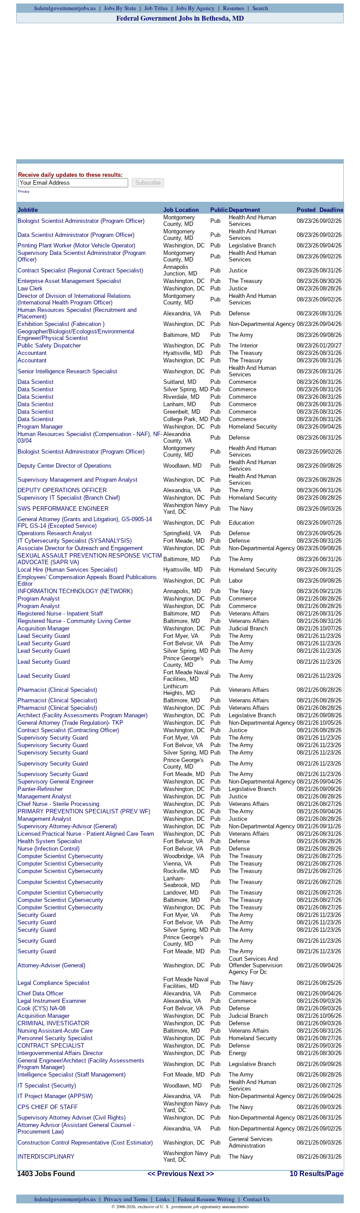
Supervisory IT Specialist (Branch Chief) (69, 497)
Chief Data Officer (40, 993)
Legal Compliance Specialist (54, 983)
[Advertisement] (180, 91)
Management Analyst (44, 796)
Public (219, 210)
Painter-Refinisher (40, 789)
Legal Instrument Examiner (52, 1001)
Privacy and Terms (126, 1199)
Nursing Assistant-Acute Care (55, 1030)
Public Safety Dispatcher (49, 345)
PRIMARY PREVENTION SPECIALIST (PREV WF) (84, 811)
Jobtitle (28, 210)
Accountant (32, 353)
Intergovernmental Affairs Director (60, 1053)
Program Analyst (39, 598)
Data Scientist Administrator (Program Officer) (76, 235)
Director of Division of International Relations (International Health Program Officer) (74, 299)
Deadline (331, 210)
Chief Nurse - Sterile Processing (58, 804)
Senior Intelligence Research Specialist (67, 371)
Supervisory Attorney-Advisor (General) (67, 826)
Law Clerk (30, 288)
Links (162, 1199)
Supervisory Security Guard (53, 737)
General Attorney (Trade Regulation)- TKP (70, 722)
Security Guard (37, 915)
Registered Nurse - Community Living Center (74, 621)
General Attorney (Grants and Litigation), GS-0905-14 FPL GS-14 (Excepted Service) (85, 522)
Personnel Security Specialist (55, 1038)
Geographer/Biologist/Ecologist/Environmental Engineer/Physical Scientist (76, 334)
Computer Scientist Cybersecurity (60, 856)
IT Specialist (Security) (47, 1085)
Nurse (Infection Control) (48, 848)
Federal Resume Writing (206, 1199)
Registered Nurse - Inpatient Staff (60, 613)
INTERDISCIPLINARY (46, 1156)
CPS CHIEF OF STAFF (48, 1107)
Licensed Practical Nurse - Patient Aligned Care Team (86, 833)
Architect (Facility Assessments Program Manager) (83, 715)
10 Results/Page (317, 1173)
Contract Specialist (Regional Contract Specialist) (80, 270)
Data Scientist (36, 382)
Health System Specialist (50, 841)
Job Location (181, 210)
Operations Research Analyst (55, 533)
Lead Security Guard (44, 636)
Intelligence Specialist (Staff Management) (72, 1074)
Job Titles (156, 8)
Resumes (233, 8)
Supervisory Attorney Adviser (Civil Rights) (72, 1117)
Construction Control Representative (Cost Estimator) (85, 1142)
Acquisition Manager (43, 628)
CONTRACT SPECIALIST (51, 1045)
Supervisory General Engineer (56, 781)
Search (260, 8)
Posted (306, 210)
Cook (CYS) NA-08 (41, 1008)
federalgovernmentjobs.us (65, 8)
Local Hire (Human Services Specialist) (67, 569)
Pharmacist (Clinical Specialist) (57, 690)
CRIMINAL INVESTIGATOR (53, 1023)
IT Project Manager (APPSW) (55, 1096)
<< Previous (167, 1173)
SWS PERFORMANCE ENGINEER (63, 508)
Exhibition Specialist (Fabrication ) (61, 324)
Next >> (201, 1173)
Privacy (23, 191)
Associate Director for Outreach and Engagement (80, 548)
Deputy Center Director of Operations (65, 465)
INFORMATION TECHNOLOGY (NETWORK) (75, 591)
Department (244, 210)
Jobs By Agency (195, 8)
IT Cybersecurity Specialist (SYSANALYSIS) (75, 540)
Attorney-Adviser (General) (51, 965)
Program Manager (40, 426)
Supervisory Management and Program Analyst (77, 479)
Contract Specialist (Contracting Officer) (68, 730)
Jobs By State (120, 8)
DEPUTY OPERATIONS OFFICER (62, 490)
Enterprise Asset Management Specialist (69, 281)
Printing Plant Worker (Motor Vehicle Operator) (76, 245)
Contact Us (256, 1199)
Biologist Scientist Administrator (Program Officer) (81, 221)
